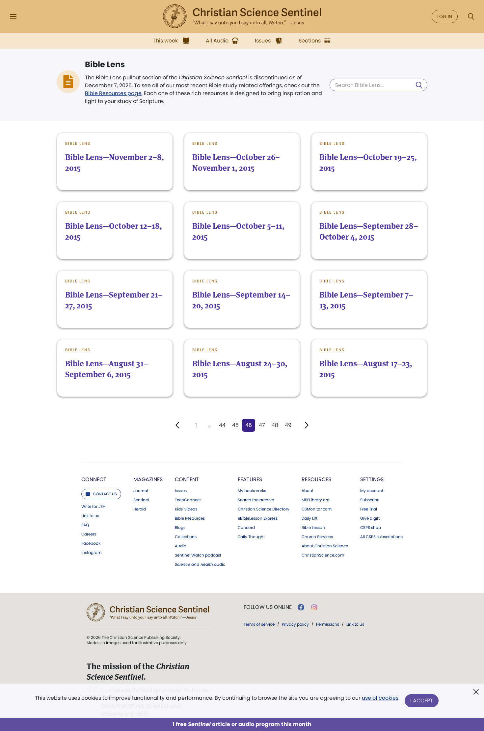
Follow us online (268, 607)
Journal (140, 491)
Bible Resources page (113, 93)
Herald (139, 509)
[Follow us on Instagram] (314, 607)
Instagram (91, 553)
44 (222, 425)
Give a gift (370, 518)
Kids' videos (186, 509)
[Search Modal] (471, 17)
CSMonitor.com (317, 509)
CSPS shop (370, 528)
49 (288, 425)
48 (275, 425)
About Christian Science (325, 546)
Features (250, 479)
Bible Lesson (313, 528)
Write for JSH (93, 507)
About (307, 491)
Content (187, 479)
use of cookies (380, 698)
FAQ (85, 525)
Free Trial (368, 509)
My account (371, 491)
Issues (181, 491)
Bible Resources (190, 518)
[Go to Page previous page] (177, 425)
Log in (444, 16)
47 (262, 425)
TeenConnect (188, 500)
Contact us (105, 494)
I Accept (421, 700)
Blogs (180, 528)
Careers (88, 534)
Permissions (327, 624)
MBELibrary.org (316, 500)
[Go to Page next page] (306, 425)
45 (235, 425)
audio (200, 564)
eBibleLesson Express (258, 518)
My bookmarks (252, 491)
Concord (246, 528)
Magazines (148, 479)
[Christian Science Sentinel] (242, 16)
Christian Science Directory (263, 509)
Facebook (90, 543)
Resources (316, 479)
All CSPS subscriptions (381, 537)
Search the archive (256, 500)
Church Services (317, 537)
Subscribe (369, 500)
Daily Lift (309, 518)
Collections (186, 537)
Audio (180, 546)
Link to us (90, 516)
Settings (372, 479)
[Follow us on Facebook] (301, 607)
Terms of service (259, 624)
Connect (93, 479)
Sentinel (141, 500)
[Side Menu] (13, 17)
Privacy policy (295, 624)
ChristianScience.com (323, 555)
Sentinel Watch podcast (198, 555)
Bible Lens (105, 64)
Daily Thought (251, 537)
